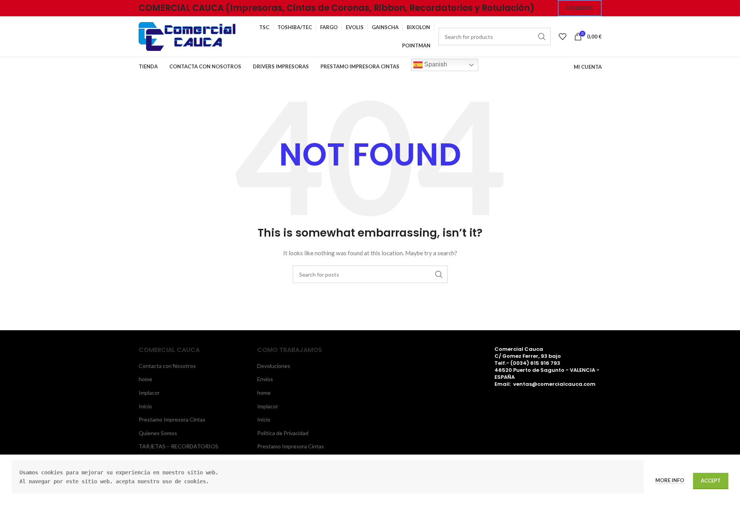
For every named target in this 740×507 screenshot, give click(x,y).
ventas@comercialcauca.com (554, 384)
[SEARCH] (542, 36)
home (145, 379)
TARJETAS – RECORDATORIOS (178, 446)
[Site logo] (187, 36)
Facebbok (579, 8)
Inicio (145, 406)
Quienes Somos (158, 433)
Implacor (149, 392)
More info (670, 480)
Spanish (435, 64)
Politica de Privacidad (282, 433)
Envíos (265, 379)
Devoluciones (273, 365)
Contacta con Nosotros (167, 365)
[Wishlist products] (562, 36)
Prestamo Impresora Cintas (172, 419)
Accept (711, 480)
